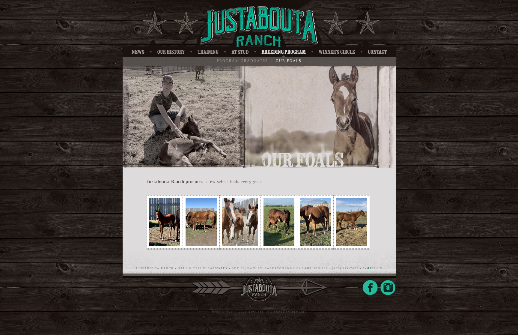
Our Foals (289, 61)
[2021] (240, 247)
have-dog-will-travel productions (277, 311)
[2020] (165, 247)
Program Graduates (242, 61)
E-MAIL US (372, 268)
